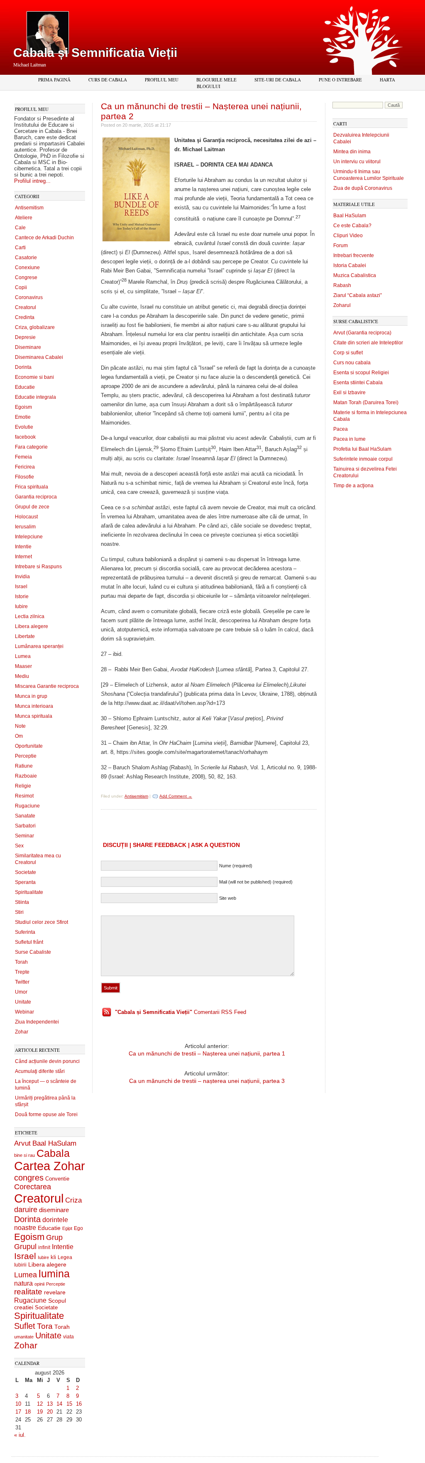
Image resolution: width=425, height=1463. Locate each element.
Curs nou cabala (352, 363)
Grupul (25, 1246)
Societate (25, 872)
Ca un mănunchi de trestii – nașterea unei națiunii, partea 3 (207, 1081)
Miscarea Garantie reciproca (47, 686)
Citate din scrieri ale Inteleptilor (368, 343)
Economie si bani (34, 377)
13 (50, 1404)
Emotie (23, 417)
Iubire (21, 606)
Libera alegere (31, 626)
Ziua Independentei (37, 1022)
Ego (78, 1228)
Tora (45, 1325)
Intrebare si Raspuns (38, 566)
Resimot (24, 796)
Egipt (67, 1228)
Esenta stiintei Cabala (358, 382)
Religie (23, 786)
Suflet (24, 1325)
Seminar (24, 836)
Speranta (25, 882)
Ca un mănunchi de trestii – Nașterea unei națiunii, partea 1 (207, 1053)
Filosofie (24, 477)
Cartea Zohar (49, 1166)
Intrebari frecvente (353, 255)
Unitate (23, 1002)
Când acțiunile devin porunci (47, 1061)
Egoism (23, 407)
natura (23, 1283)
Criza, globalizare (35, 327)
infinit (44, 1247)
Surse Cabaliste (33, 952)
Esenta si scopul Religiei (361, 373)
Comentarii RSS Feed (180, 1012)
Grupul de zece (32, 507)
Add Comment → (175, 796)
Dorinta (23, 367)
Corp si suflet (348, 353)
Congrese (26, 277)
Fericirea (25, 467)
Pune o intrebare (340, 79)
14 (59, 1404)
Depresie (25, 337)
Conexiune (27, 267)
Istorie (22, 596)
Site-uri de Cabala (277, 79)
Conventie (57, 1179)
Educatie (25, 387)
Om (19, 736)
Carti (20, 247)
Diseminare (28, 347)
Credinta (24, 317)
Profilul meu (161, 79)
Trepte (22, 972)
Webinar (24, 1012)
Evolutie (24, 427)
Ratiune (24, 766)
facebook (25, 437)
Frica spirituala (31, 487)
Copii (21, 287)
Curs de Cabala (107, 79)
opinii (39, 1283)
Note (20, 726)
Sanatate (25, 816)
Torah (21, 962)
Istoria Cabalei (349, 265)
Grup (54, 1237)
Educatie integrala (35, 397)
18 (28, 1412)
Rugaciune (27, 806)
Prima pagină (54, 79)
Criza (73, 1200)
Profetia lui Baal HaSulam (362, 449)
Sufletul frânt (29, 942)
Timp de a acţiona (353, 485)
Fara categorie (31, 447)
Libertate (25, 636)
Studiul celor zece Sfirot (41, 922)
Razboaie (26, 776)
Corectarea (32, 1187)
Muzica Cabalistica (354, 275)
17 (18, 1412)
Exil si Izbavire (349, 392)
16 (79, 1404)
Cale (20, 228)
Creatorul (25, 307)
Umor (21, 992)
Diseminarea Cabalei (39, 357)
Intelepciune (29, 537)
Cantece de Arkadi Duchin (44, 238)
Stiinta (22, 902)
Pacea (340, 429)
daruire (25, 1209)
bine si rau (24, 1155)
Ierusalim (25, 527)
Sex (19, 846)
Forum (340, 245)
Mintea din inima (352, 152)
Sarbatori (25, 826)
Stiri (19, 912)
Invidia (22, 576)
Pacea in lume (349, 439)
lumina (54, 1273)
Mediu (22, 676)
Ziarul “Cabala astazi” (357, 295)
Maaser (23, 666)
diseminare (54, 1210)
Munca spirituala (33, 716)
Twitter (22, 982)
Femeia (23, 457)
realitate (28, 1291)
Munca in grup (31, 696)
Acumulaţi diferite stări (40, 1071)
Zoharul (342, 305)
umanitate (24, 1336)
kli (53, 1257)
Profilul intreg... (32, 181)
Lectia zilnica (29, 616)
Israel (21, 586)
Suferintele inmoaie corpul (363, 459)
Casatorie (26, 257)
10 (18, 1404)
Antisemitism (29, 208)
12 (40, 1404)
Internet (23, 557)
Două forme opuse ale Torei (46, 1114)
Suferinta (25, 932)
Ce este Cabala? (352, 225)
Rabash (342, 285)
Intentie (23, 547)
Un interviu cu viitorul (357, 161)
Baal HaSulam (54, 1143)
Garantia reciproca (36, 497)
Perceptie (26, 756)
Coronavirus (29, 297)
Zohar (21, 1032)
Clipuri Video (348, 235)
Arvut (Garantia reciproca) (362, 333)
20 (50, 1412)
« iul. (20, 1435)
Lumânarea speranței (39, 646)
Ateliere (23, 218)
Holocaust (26, 517)
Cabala (53, 1153)
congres (29, 1177)
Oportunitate (29, 746)
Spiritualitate (29, 892)
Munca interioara (34, 706)
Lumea (23, 656)
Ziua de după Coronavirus (362, 188)
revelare (55, 1292)
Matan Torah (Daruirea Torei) (365, 402)
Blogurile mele (216, 79)
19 (40, 1412)
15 (69, 1404)
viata (68, 1336)
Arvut (22, 1143)
